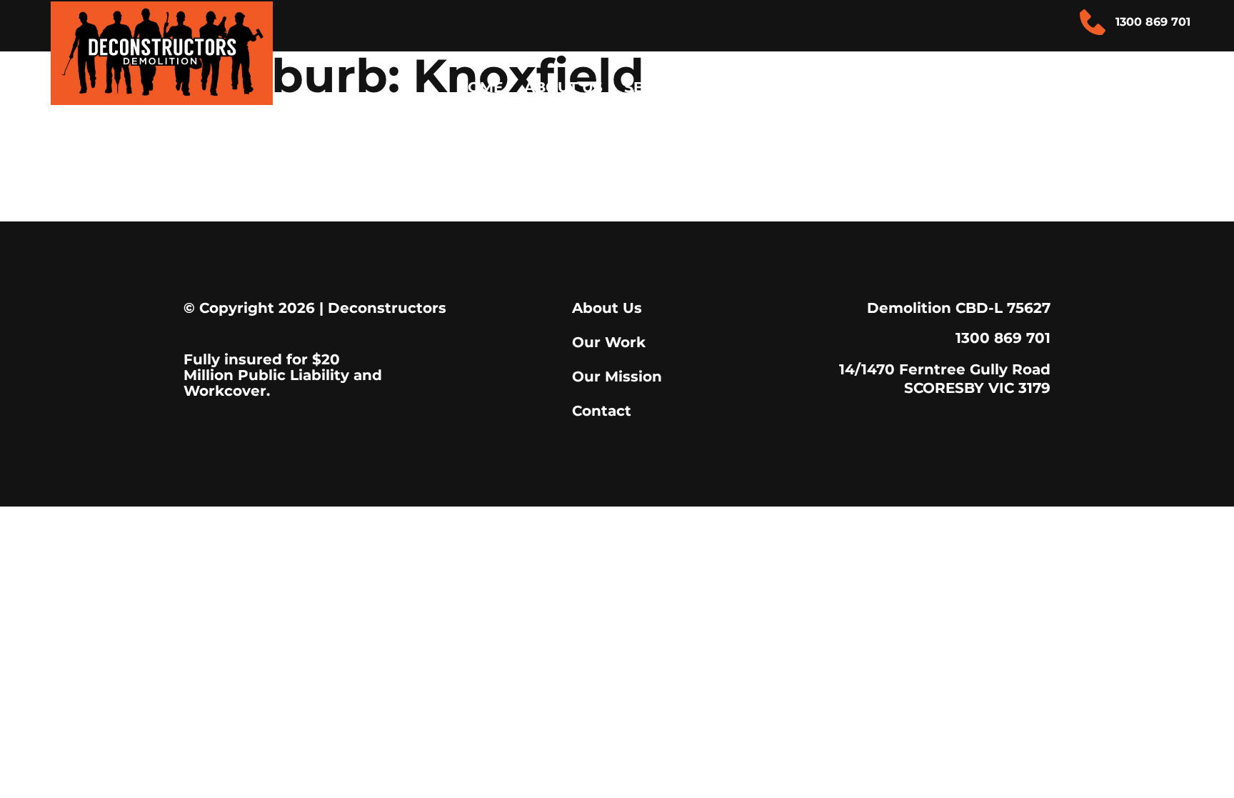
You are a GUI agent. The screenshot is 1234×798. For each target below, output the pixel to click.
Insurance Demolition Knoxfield (446, 128)
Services (661, 87)
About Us (563, 87)
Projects (1025, 87)
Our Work (609, 342)
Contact (1138, 87)
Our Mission (617, 376)
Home (479, 87)
